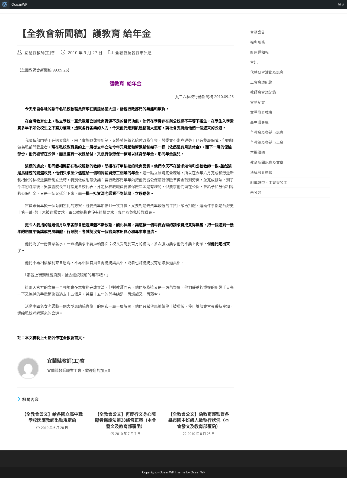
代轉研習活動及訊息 (266, 72)
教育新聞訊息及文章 (266, 162)
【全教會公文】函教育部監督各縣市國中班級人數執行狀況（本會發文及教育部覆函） (198, 420)
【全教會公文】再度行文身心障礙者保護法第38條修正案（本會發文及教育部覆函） (125, 420)
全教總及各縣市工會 (266, 142)
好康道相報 (259, 52)
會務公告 (257, 32)
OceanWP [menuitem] (19, 4)
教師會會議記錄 (263, 92)
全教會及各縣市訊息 (133, 52)
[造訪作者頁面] (28, 367)
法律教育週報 (261, 172)
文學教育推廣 (261, 112)
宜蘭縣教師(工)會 (39, 52)
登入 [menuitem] (341, 4)
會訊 (254, 62)
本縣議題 (257, 152)
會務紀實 (257, 102)
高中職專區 (259, 122)
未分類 (255, 192)
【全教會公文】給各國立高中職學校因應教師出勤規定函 (52, 417)
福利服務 (257, 42)
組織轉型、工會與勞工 (268, 182)
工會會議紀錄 (261, 82)
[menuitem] (4, 4)
